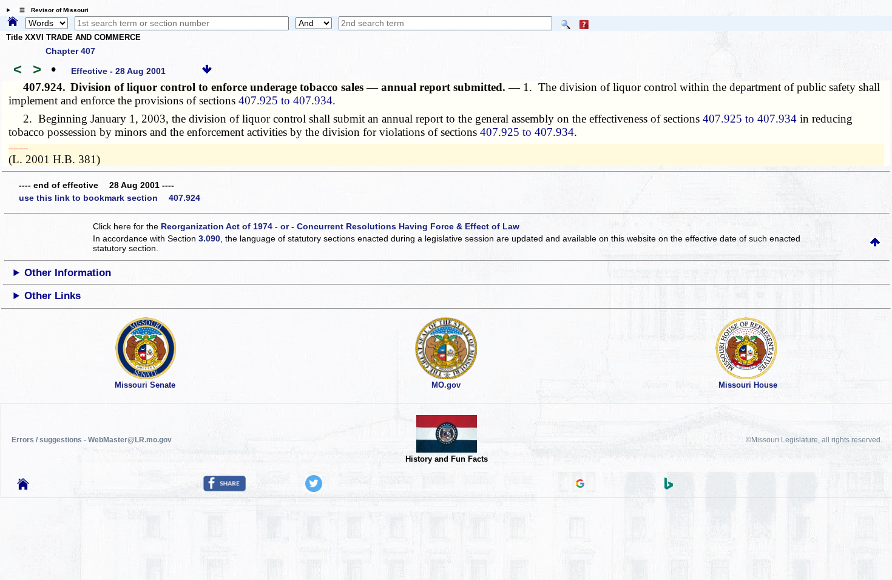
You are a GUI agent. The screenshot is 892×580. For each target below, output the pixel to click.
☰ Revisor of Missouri (51, 10)
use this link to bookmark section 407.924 (109, 198)
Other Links (52, 296)
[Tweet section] (313, 489)
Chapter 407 (70, 51)
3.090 (209, 238)
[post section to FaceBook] (224, 488)
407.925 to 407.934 (285, 100)
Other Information (67, 272)
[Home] (12, 22)
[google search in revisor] (580, 485)
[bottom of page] (207, 71)
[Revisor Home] (23, 486)
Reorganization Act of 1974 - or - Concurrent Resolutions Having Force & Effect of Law (340, 226)
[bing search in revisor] (668, 486)
